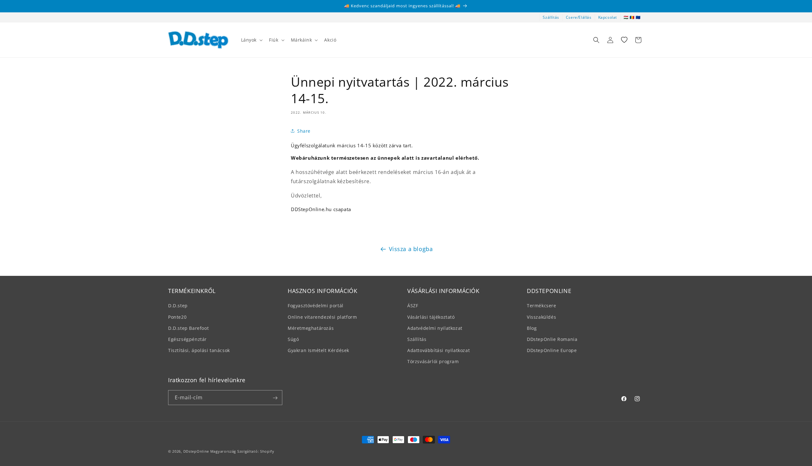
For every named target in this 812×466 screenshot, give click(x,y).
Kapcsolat (607, 17)
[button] (251, 40)
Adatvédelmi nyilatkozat (434, 328)
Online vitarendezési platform (322, 317)
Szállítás (551, 17)
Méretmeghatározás (311, 328)
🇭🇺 (626, 17)
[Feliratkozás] (275, 397)
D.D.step (178, 306)
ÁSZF (412, 306)
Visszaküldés (541, 317)
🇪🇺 (638, 17)
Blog (532, 328)
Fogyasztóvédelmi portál (316, 306)
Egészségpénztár (187, 339)
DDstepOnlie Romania (552, 339)
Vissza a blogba (411, 249)
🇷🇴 (632, 17)
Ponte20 (177, 317)
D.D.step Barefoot (188, 328)
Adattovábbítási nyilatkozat (438, 350)
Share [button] (304, 131)
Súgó (293, 339)
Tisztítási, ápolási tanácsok (199, 350)
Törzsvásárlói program (433, 361)
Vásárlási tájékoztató (431, 317)
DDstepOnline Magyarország (210, 451)
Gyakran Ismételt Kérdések (318, 350)
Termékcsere (541, 306)
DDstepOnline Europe (552, 350)
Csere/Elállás (579, 17)
